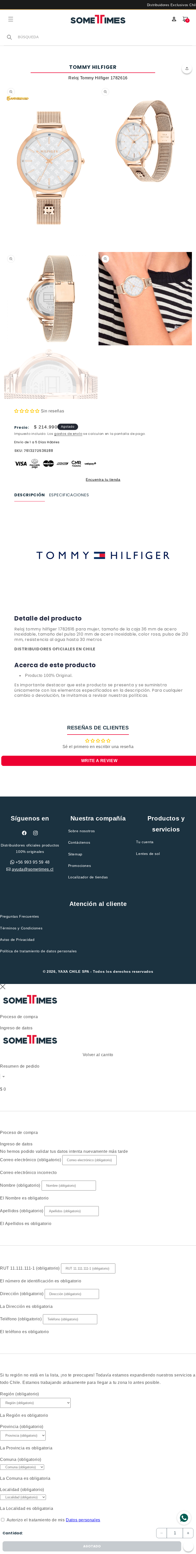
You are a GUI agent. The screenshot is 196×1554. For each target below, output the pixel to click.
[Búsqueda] (9, 37)
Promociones (79, 866)
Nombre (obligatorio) (20, 1185)
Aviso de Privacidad (17, 940)
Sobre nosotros (81, 831)
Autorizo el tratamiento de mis (53, 1520)
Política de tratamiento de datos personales (38, 951)
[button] (10, 19)
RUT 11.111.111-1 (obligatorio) (30, 1268)
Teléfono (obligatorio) (21, 1319)
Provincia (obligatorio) (21, 1426)
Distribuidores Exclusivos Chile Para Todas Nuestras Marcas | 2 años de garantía (98, 5)
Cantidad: (13, 1533)
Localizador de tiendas (88, 877)
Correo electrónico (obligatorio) (30, 1160)
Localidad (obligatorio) (22, 1489)
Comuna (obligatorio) (20, 1459)
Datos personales (83, 1520)
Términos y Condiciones (21, 928)
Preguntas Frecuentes (19, 916)
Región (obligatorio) (19, 1394)
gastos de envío (68, 434)
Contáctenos (79, 842)
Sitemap (75, 854)
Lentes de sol (148, 854)
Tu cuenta (144, 842)
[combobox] (105, 37)
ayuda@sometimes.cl (33, 869)
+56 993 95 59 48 (33, 862)
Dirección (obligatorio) (22, 1294)
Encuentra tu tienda (103, 479)
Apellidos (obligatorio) (21, 1211)
